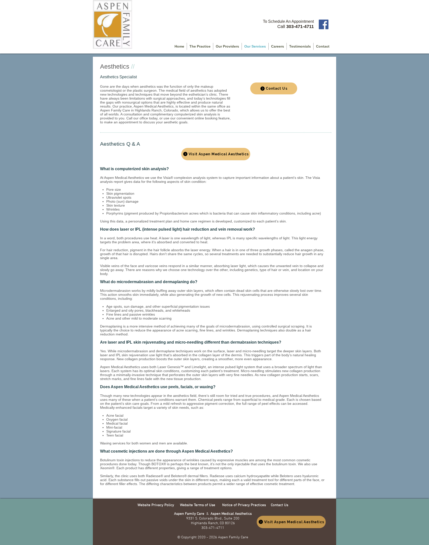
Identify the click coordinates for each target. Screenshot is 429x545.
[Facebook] (323, 24)
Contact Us (279, 505)
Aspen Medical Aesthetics (231, 514)
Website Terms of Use (197, 505)
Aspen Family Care (190, 514)
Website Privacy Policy (156, 505)
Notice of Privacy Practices (244, 505)
